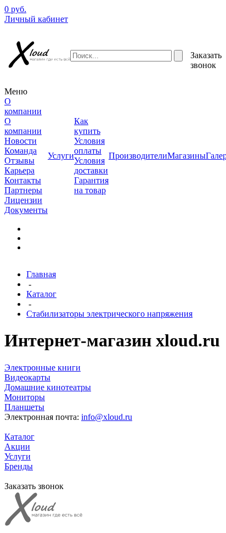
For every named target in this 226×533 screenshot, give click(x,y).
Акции (17, 446)
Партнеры (23, 190)
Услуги (17, 456)
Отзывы (19, 160)
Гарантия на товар (91, 185)
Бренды (18, 466)
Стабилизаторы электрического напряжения (109, 313)
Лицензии (23, 200)
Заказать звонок (206, 60)
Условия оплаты (89, 145)
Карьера (19, 170)
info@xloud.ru (106, 417)
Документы (26, 210)
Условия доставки (91, 165)
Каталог (41, 294)
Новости (20, 140)
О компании (23, 126)
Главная (41, 274)
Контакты (22, 180)
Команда (20, 150)
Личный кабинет (36, 19)
